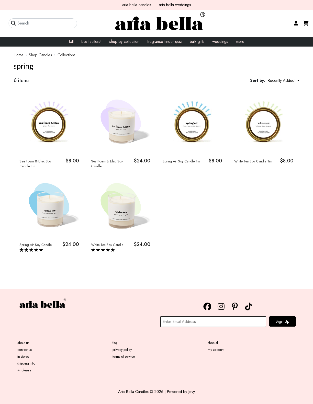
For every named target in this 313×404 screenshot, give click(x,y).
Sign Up (282, 321)
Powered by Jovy (181, 391)
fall (71, 41)
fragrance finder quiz (164, 41)
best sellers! (91, 41)
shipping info (26, 363)
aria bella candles (136, 5)
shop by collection (124, 41)
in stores (23, 356)
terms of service (123, 356)
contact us (24, 349)
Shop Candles (40, 55)
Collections (66, 55)
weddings (220, 41)
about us (23, 342)
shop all (213, 342)
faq (114, 342)
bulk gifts (197, 41)
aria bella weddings (175, 5)
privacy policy (122, 349)
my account (216, 349)
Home (18, 55)
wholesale (24, 370)
